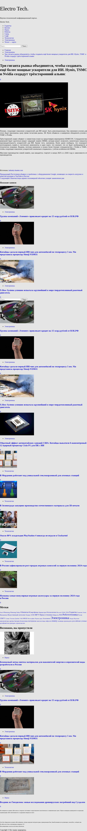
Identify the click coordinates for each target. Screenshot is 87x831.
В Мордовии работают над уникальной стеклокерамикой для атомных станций (39, 475)
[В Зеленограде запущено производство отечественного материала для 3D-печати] (8, 497)
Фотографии (31, 618)
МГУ (37, 615)
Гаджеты (8, 26)
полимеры (61, 621)
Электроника (10, 40)
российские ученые (79, 621)
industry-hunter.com (16, 170)
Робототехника (70, 614)
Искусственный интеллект (17, 615)
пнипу (54, 621)
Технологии (9, 38)
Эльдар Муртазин (74, 618)
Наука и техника (46, 615)
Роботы (7, 32)
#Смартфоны (33, 612)
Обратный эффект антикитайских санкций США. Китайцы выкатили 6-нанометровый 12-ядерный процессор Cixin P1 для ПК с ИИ (43, 444)
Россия (80, 615)
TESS (67, 612)
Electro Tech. (14, 9)
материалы (32, 621)
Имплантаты (3, 615)
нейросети (48, 621)
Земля (84, 612)
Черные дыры (38, 618)
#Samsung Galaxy (15, 612)
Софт (7, 36)
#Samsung (6, 612)
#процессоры (42, 612)
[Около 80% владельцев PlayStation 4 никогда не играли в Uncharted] (8, 527)
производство (68, 621)
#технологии (51, 612)
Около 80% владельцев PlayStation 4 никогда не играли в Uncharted (34, 535)
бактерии (16, 621)
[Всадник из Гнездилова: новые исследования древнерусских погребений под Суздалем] (17, 794)
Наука (7, 30)
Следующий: (32, 178)
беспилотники (24, 621)
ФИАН (25, 618)
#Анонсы (24, 612)
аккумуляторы (4, 621)
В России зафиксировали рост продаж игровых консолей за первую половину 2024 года (43, 565)
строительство (20, 623)
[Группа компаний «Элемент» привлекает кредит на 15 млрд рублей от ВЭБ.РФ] (17, 208)
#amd (1, 612)
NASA (63, 612)
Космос (7, 28)
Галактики (79, 612)
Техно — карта (10, 42)
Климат (28, 615)
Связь (7, 34)
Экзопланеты (46, 618)
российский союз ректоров (7, 623)
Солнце (7, 618)
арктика (12, 621)
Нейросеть (56, 615)
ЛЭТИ (32, 615)
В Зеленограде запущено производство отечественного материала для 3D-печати (39, 505)
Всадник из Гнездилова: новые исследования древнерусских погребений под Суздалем (42, 802)
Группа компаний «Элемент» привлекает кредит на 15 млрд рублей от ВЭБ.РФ (39, 216)
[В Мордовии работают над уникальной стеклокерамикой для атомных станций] (8, 467)
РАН (60, 615)
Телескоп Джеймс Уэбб (16, 618)
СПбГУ (2, 618)
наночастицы (41, 621)
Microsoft (59, 612)
